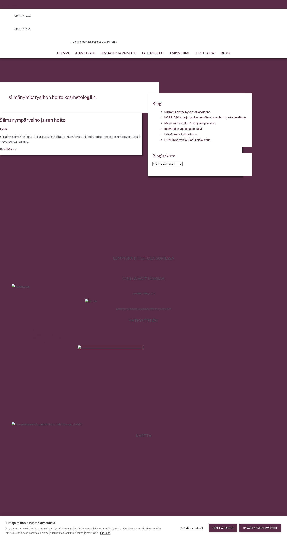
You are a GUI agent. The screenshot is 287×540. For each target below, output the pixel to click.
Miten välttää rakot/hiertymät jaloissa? (189, 123)
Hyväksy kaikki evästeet (260, 528)
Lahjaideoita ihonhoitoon (180, 134)
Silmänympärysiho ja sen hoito (33, 120)
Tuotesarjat (205, 53)
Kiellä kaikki (223, 528)
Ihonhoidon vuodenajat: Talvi (183, 128)
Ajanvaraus (85, 53)
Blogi (225, 53)
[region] (143, 219)
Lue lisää (105, 532)
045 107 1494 (40, 330)
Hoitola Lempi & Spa (13, 5)
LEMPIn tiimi (178, 53)
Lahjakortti (153, 53)
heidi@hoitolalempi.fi (45, 334)
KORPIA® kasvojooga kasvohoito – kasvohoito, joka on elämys (205, 117)
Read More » (8, 149)
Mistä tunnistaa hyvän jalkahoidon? (187, 112)
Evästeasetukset (191, 528)
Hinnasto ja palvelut (118, 53)
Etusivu (63, 53)
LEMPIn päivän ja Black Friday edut (187, 139)
